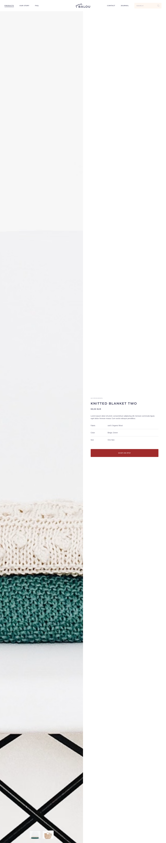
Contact (111, 5)
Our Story (24, 5)
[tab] (35, 834)
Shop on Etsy (124, 453)
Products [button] (9, 5)
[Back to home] (83, 5)
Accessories (97, 398)
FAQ (37, 5)
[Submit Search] (158, 5)
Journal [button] (125, 5)
